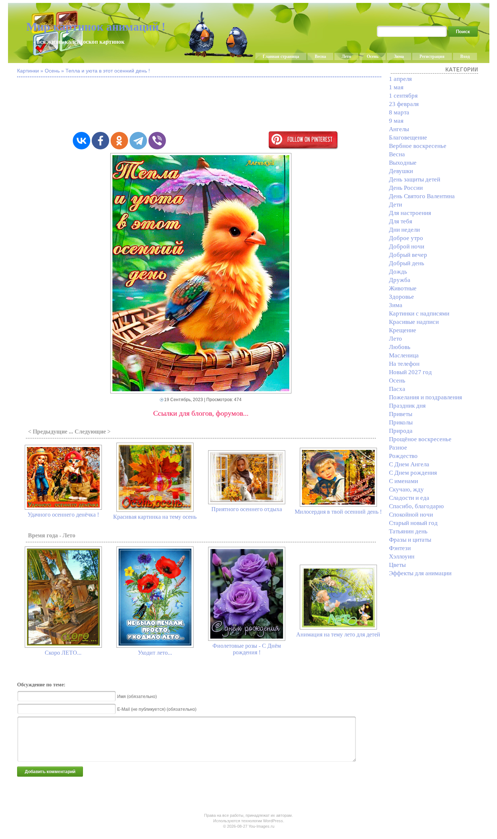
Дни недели (404, 229)
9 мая (396, 120)
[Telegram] (138, 140)
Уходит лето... (155, 653)
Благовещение (408, 137)
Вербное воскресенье (417, 145)
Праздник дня (407, 405)
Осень (372, 56)
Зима (399, 56)
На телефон (404, 363)
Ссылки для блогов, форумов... (201, 413)
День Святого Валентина (422, 196)
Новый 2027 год (410, 372)
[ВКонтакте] (81, 140)
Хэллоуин (401, 556)
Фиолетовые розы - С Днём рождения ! (246, 649)
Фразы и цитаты (410, 539)
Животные (403, 288)
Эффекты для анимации (420, 573)
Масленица (404, 355)
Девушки (401, 171)
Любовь (399, 347)
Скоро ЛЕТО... (63, 653)
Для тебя (400, 221)
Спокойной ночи (411, 514)
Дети (395, 204)
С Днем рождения (413, 472)
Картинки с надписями (419, 313)
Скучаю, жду (406, 489)
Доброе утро (406, 238)
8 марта (399, 112)
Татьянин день (408, 531)
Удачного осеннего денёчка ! (63, 514)
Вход (465, 56)
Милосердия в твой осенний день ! (338, 512)
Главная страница (281, 56)
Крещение (402, 330)
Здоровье (401, 296)
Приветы (400, 414)
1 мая (396, 87)
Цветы (397, 564)
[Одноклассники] (119, 140)
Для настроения (410, 212)
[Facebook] (100, 140)
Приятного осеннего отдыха (246, 509)
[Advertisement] (201, 105)
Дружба (399, 280)
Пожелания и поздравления (425, 397)
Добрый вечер (408, 254)
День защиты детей (414, 179)
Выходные (403, 162)
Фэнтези (400, 548)
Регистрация (432, 56)
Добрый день (406, 263)
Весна (320, 56)
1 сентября (403, 95)
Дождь (398, 271)
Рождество (403, 455)
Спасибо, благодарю (416, 506)
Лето (346, 56)
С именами (403, 481)
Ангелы (399, 129)
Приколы (401, 422)
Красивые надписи (414, 321)
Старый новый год (413, 523)
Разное (398, 447)
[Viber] (157, 140)
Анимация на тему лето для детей (338, 634)
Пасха (397, 388)
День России (406, 187)
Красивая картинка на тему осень (154, 517)
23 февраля (404, 104)
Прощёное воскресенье (420, 439)
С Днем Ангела (409, 464)
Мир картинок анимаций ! (96, 26)
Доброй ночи (406, 246)
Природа (401, 430)
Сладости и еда (409, 497)
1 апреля (400, 78)
